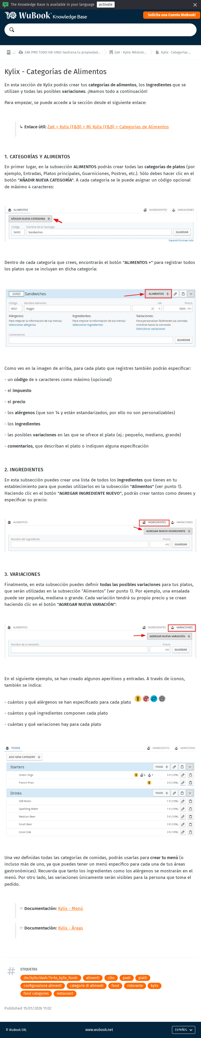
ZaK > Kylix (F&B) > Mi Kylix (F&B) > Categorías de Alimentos (108, 127)
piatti (142, 978)
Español (181, 1029)
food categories (36, 993)
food (115, 985)
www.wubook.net (99, 1030)
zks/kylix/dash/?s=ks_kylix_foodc (51, 978)
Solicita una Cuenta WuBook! (172, 15)
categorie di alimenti (86, 985)
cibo (111, 978)
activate (106, 4)
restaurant (65, 993)
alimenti (92, 978)
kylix (154, 985)
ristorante (135, 985)
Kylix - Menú (70, 908)
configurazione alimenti (43, 985)
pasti (127, 978)
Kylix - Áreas (70, 928)
